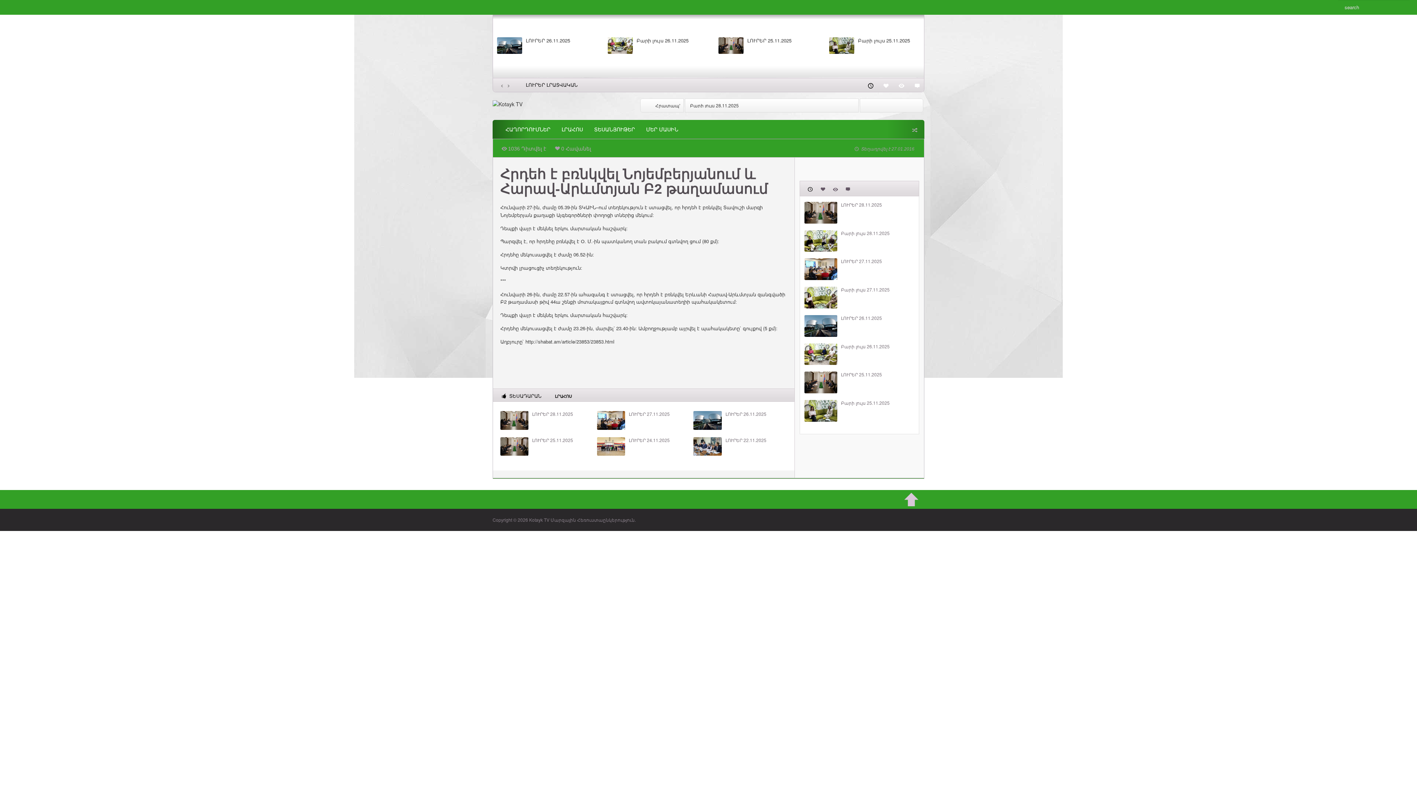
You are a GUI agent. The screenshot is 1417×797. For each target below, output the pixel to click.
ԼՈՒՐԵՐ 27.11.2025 (649, 414)
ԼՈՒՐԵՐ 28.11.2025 (552, 414)
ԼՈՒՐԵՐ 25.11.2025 (769, 40)
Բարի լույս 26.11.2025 (663, 40)
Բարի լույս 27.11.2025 (865, 290)
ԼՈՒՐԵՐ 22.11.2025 (745, 440)
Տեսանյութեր (614, 129)
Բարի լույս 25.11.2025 (884, 40)
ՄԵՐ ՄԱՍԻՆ (662, 129)
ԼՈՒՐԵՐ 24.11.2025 (649, 440)
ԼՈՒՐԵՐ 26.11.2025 (548, 40)
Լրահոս (572, 129)
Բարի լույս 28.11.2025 (714, 105)
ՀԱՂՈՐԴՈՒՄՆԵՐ (528, 129)
